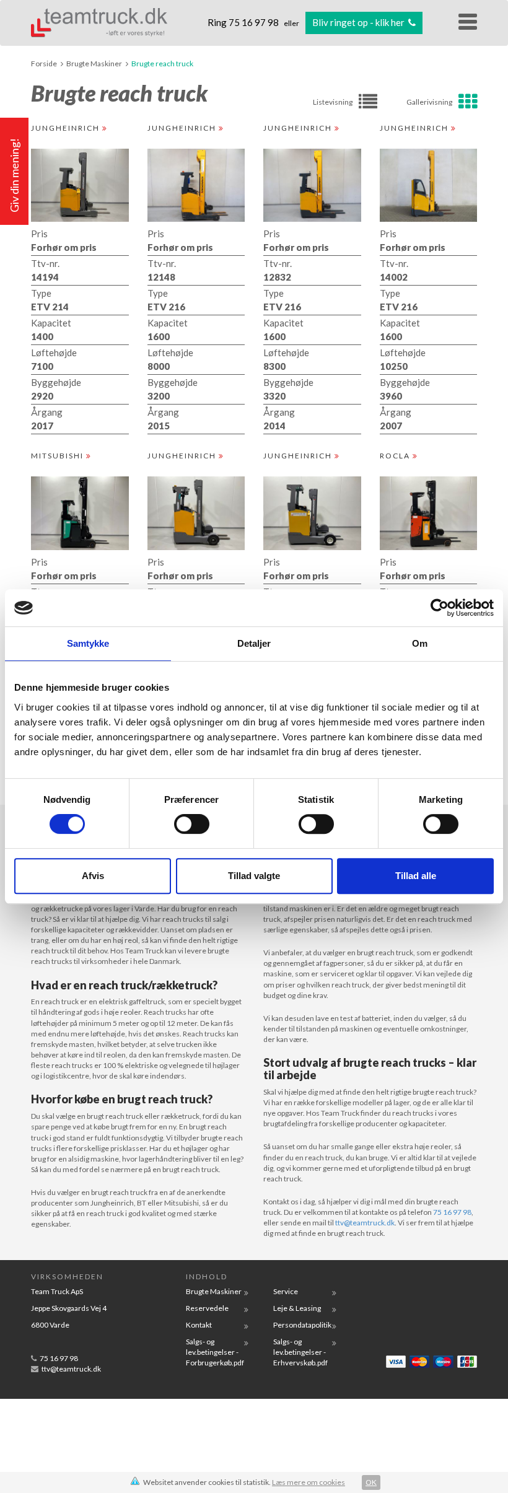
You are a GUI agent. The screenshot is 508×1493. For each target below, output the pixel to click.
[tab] (432, 101)
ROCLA (396, 455)
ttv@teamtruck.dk (365, 1222)
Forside (44, 63)
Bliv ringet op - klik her (359, 22)
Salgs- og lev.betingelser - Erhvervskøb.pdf (300, 1352)
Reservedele (207, 1308)
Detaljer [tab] (254, 643)
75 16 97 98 (255, 22)
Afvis (93, 875)
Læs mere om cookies (308, 1482)
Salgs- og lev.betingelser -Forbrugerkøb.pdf (215, 1352)
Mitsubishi (58, 455)
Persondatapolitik (302, 1324)
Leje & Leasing (297, 1308)
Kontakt (199, 1324)
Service (285, 1291)
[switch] (191, 824)
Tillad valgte (254, 875)
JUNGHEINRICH (66, 128)
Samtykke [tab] (88, 643)
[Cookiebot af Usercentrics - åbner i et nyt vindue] (439, 607)
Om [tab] (419, 643)
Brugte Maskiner (94, 63)
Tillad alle (415, 875)
